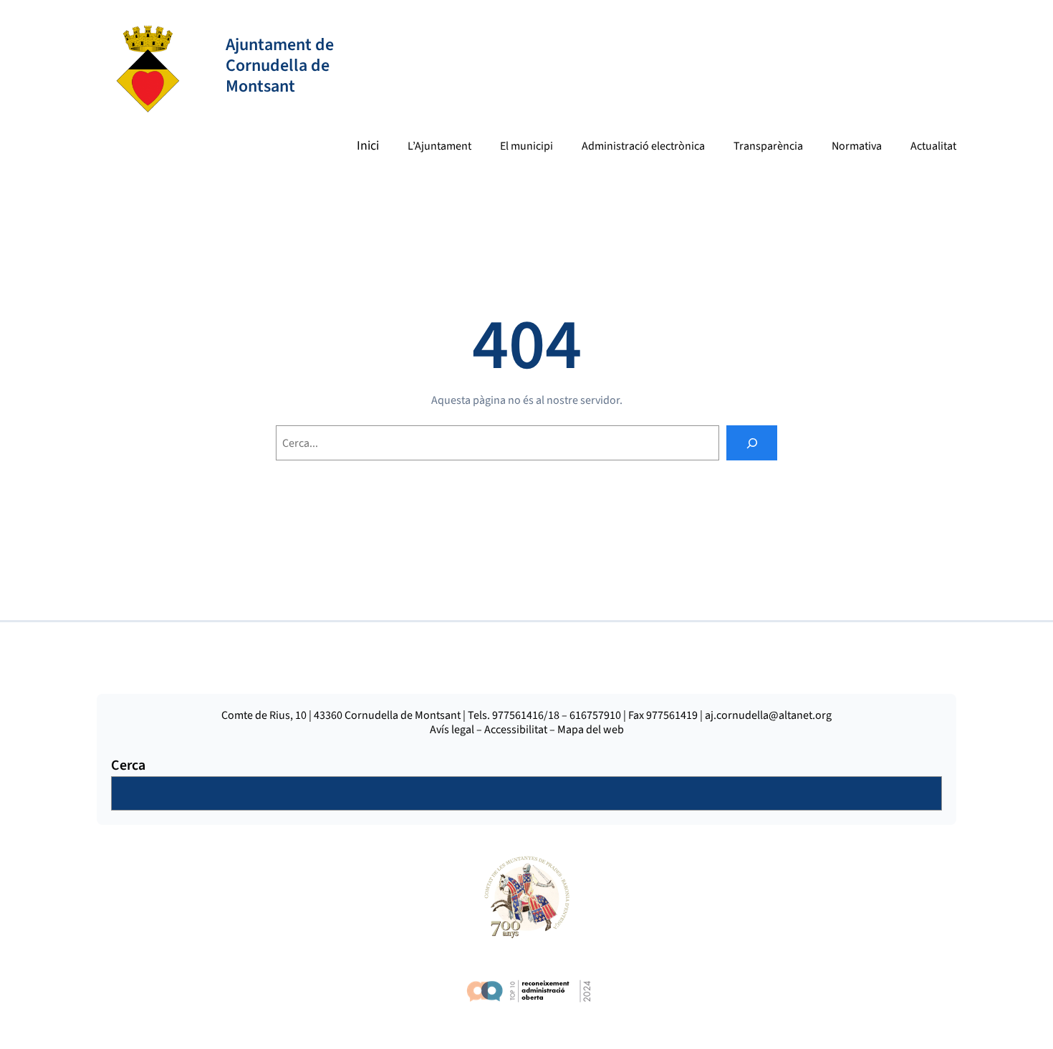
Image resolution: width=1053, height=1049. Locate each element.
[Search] (751, 442)
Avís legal (452, 730)
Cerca (128, 765)
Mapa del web (590, 730)
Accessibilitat (515, 730)
